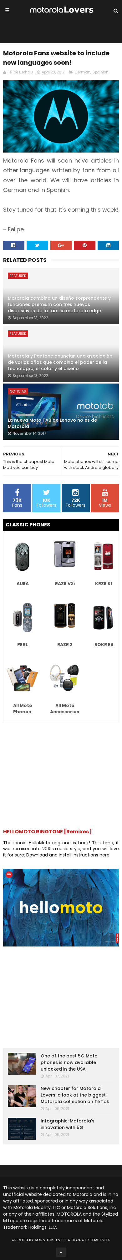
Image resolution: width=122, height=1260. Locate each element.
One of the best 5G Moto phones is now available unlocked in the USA (69, 1062)
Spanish (101, 72)
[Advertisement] (61, 772)
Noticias (18, 391)
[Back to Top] (61, 1252)
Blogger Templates (91, 1239)
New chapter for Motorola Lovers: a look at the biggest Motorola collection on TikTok (75, 1095)
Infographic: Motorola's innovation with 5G (67, 1124)
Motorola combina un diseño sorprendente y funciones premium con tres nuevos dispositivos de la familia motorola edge (59, 304)
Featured (18, 275)
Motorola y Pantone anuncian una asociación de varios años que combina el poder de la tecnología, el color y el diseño (60, 362)
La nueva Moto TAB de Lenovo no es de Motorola (52, 423)
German (82, 72)
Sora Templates (51, 1239)
